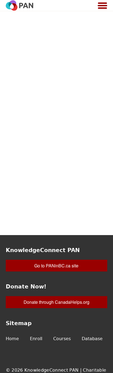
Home (12, 338)
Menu (102, 5)
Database (92, 338)
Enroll (36, 338)
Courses (62, 338)
